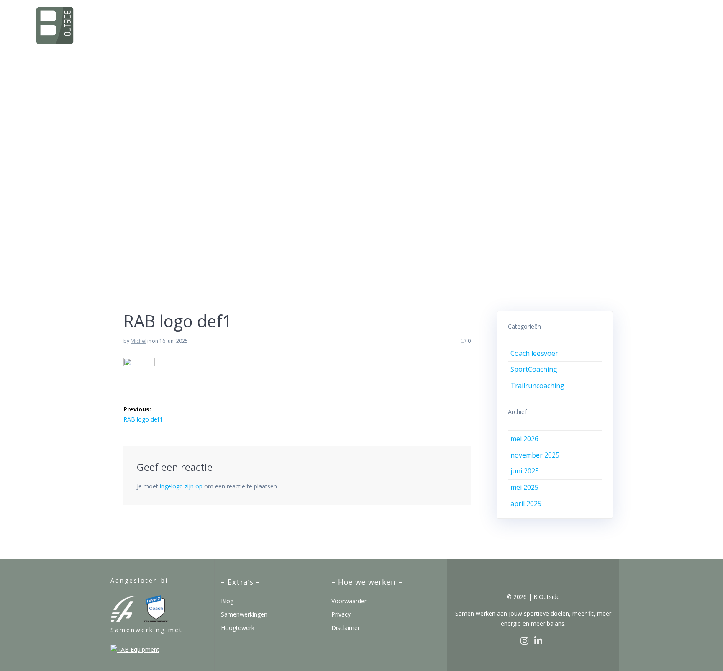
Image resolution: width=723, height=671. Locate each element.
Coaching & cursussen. (449, 25)
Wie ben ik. (547, 25)
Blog (227, 601)
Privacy (341, 614)
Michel (138, 340)
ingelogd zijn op (181, 486)
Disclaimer (345, 628)
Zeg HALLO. (662, 25)
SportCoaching (533, 369)
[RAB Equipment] (134, 649)
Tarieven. (604, 25)
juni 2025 (524, 471)
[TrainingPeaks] (156, 620)
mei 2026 (524, 438)
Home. (370, 25)
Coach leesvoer (534, 353)
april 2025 (525, 503)
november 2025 (534, 455)
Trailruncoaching (537, 385)
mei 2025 (524, 487)
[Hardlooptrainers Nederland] (124, 620)
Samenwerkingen (244, 614)
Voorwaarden (349, 601)
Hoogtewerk (237, 628)
